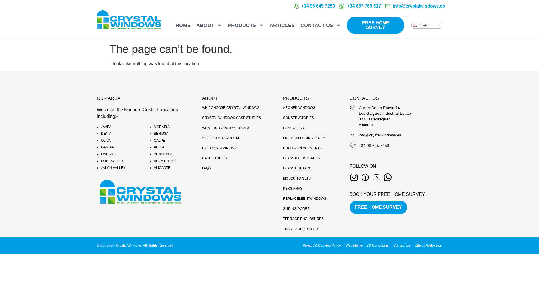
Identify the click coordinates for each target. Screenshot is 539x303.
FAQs (206, 168)
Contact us (316, 25)
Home (183, 25)
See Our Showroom (220, 138)
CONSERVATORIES (298, 118)
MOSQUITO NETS (297, 178)
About (205, 25)
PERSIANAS (292, 188)
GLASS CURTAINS (297, 168)
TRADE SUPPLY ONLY (300, 229)
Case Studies (214, 158)
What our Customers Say (226, 128)
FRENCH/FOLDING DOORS (304, 138)
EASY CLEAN (293, 128)
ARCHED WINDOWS (299, 108)
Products (242, 25)
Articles (282, 25)
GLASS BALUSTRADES (301, 158)
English (424, 25)
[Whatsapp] (387, 177)
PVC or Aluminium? (219, 148)
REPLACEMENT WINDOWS (304, 199)
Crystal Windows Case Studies (231, 118)
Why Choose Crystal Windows (230, 108)
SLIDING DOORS (296, 209)
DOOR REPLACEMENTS (302, 148)
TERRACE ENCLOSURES (303, 219)
